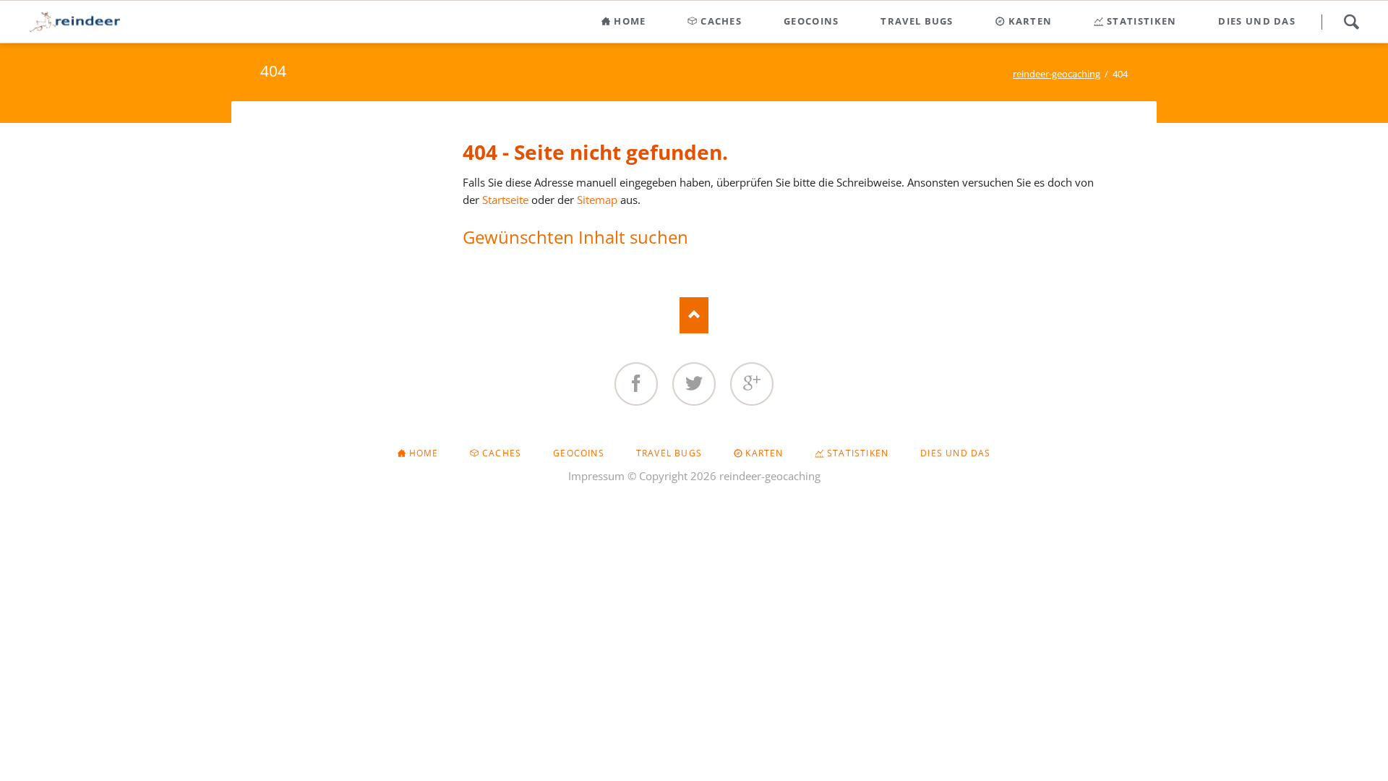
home (424, 453)
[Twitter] (694, 384)
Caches (501, 453)
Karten (764, 453)
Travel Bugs (669, 453)
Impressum (596, 476)
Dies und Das (955, 453)
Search (1351, 22)
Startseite (505, 199)
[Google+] (752, 384)
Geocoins (578, 453)
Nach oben (694, 315)
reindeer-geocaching (1056, 73)
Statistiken (857, 453)
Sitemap (597, 199)
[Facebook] (636, 384)
